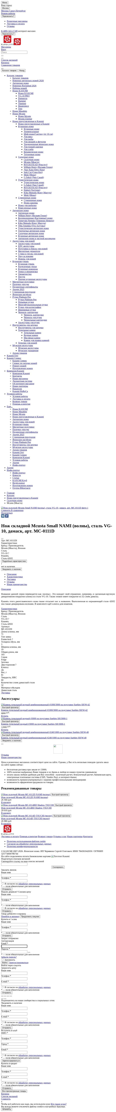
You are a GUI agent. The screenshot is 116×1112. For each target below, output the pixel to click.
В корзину (6, 802)
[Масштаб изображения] (11, 996)
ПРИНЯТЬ (6, 1109)
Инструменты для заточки (30, 327)
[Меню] (2, 68)
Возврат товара (45, 836)
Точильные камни (32, 332)
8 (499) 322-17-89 (9, 31)
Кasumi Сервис (19, 360)
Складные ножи (31, 159)
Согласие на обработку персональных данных (29, 844)
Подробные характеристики (14, 561)
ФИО (4, 1033)
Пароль (5, 949)
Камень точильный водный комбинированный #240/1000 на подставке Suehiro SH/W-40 (43, 738)
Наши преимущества (11, 757)
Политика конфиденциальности (22, 846)
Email (4, 943)
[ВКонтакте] (3, 516)
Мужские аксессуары (28, 348)
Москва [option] (5, 11)
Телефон (6, 878)
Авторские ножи (26, 213)
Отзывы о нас (59, 836)
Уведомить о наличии (11, 569)
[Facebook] (6, 516)
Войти (4, 963)
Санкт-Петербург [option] (17, 11)
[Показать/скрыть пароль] (29, 952)
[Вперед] (5, 998)
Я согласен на (28, 884)
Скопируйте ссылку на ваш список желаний (22, 861)
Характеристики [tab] (15, 577)
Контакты (88, 836)
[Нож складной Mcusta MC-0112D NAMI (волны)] (26, 794)
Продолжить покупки (30, 916)
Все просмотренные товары (14, 1091)
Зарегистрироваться (18, 962)
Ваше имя (6, 872)
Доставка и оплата (10, 836)
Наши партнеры (75, 836)
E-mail (5, 981)
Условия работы (20, 396)
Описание (6, 589)
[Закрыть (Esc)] (2, 996)
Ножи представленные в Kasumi (33, 124)
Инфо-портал (18, 473)
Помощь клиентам (28, 836)
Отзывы (5, 755)
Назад (21, 70)
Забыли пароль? (9, 957)
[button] (6, 513)
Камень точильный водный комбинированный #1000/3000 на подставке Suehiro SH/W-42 (44, 710)
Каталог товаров (9, 70)
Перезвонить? (8, 16)
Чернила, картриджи (34, 315)
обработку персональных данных (34, 884)
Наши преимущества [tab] (17, 584)
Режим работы (8, 13)
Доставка (5, 693)
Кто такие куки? (58, 1104)
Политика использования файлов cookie (26, 841)
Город (4, 1044)
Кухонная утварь (26, 264)
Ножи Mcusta (24, 116)
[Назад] (2, 998)
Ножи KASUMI (25, 93)
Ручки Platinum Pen (27, 299)
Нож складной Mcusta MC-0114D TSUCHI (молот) (25, 818)
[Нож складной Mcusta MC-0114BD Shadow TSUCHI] (27, 805)
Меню (4, 3)
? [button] (8, 553)
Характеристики (9, 608)
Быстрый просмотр (10, 707)
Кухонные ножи (31, 129)
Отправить (6, 889)
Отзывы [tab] (11, 582)
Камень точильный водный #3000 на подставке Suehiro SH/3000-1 (33, 724)
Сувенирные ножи (33, 200)
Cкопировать (58, 867)
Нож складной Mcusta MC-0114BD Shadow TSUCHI (26, 808)
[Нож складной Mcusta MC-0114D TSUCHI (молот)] (27, 815)
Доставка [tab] (11, 579)
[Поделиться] (5, 996)
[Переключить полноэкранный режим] (8, 996)
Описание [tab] (12, 574)
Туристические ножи (34, 182)
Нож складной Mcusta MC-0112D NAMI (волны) (24, 797)
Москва (5, 8)
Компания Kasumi (21, 373)
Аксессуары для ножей (29, 243)
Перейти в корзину (10, 916)
